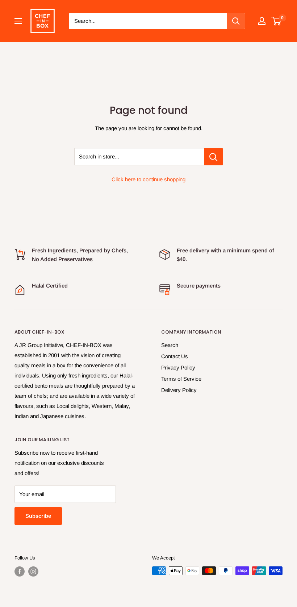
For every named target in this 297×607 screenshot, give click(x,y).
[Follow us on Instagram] (33, 571)
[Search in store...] (213, 156)
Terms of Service (181, 379)
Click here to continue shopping (148, 179)
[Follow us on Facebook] (19, 571)
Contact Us (174, 356)
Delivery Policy (179, 390)
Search (169, 345)
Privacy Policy (178, 367)
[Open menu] (18, 21)
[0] (276, 21)
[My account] (261, 21)
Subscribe (38, 516)
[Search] (236, 21)
